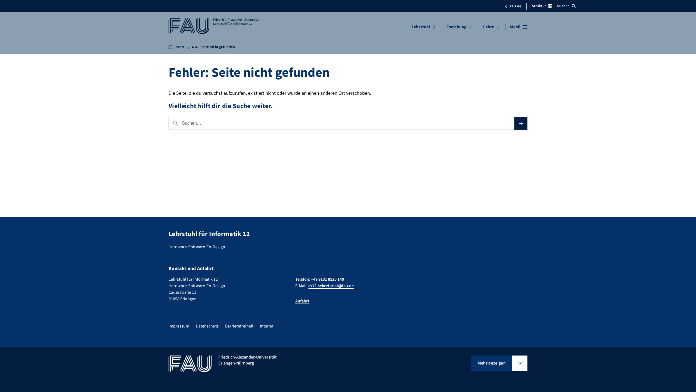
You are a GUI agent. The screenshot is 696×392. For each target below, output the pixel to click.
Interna (266, 326)
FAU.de (515, 6)
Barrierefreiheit (239, 326)
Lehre (488, 27)
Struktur (539, 6)
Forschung (456, 27)
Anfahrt (302, 301)
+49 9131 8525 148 (327, 279)
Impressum (179, 326)
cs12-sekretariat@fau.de (331, 286)
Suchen (563, 6)
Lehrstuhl (421, 27)
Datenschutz (207, 326)
